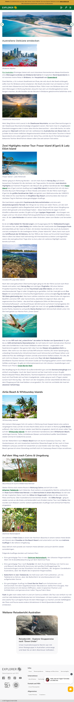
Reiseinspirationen (38, 671)
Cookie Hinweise (32, 694)
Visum (30, 671)
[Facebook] (3, 678)
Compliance (42, 694)
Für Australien (7, 72)
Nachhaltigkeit (42, 679)
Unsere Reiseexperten (34, 687)
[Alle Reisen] (66, 7)
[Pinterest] (15, 678)
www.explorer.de (64, 1)
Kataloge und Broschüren (52, 671)
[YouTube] (20, 678)
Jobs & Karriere (32, 679)
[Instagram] (9, 678)
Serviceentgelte (65, 671)
